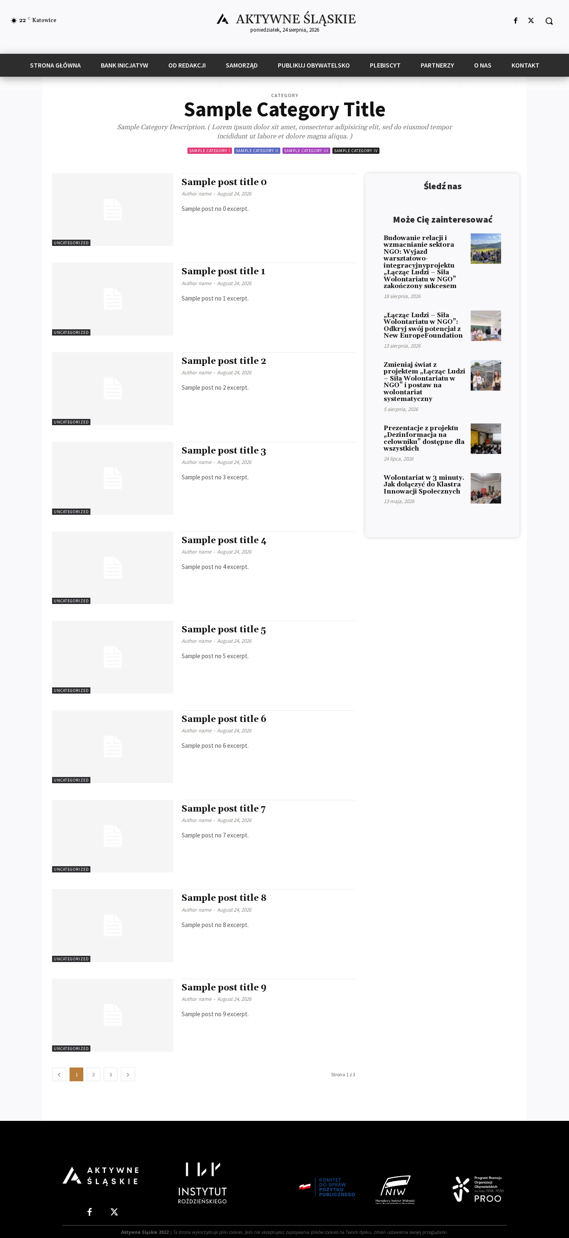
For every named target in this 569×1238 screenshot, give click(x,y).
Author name (196, 193)
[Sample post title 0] (112, 209)
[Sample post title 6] (112, 746)
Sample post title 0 (224, 182)
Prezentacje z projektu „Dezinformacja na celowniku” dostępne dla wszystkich (424, 438)
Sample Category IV (356, 150)
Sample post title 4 (224, 540)
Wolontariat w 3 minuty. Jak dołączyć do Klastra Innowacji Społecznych (424, 485)
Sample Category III (306, 150)
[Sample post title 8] (112, 925)
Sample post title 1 (223, 271)
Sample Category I (209, 150)
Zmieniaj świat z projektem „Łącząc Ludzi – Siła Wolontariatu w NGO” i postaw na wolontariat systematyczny (424, 382)
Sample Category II (257, 150)
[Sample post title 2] (112, 388)
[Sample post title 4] (112, 567)
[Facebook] (516, 21)
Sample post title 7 (224, 809)
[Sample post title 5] (112, 657)
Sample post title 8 (224, 898)
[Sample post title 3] (112, 478)
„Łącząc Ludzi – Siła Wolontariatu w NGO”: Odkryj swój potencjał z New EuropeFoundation (423, 325)
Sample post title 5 (224, 629)
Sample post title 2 (224, 361)
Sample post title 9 (224, 987)
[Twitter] (531, 21)
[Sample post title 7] (112, 836)
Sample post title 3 (224, 451)
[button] (549, 21)
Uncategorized (71, 243)
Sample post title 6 (224, 719)
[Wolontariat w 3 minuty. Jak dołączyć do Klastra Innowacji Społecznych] (486, 488)
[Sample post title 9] (112, 1015)
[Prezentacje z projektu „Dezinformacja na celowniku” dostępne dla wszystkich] (486, 439)
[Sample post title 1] (112, 299)
